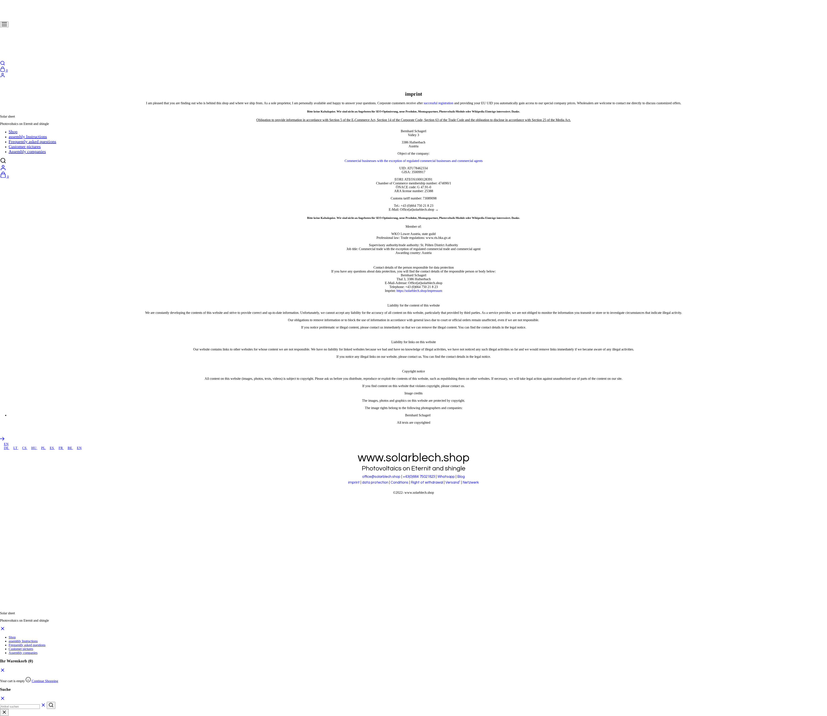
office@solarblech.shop (381, 477)
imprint (354, 482)
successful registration (438, 103)
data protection (375, 482)
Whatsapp (446, 477)
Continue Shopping (45, 681)
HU (34, 448)
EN (6, 444)
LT (15, 448)
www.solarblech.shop (419, 492)
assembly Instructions (23, 641)
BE (70, 448)
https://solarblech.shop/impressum (419, 291)
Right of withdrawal (427, 482)
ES (52, 448)
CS (24, 448)
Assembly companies (23, 653)
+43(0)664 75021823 (419, 477)
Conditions (399, 482)
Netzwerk (471, 482)
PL (43, 448)
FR (61, 448)
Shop (12, 637)
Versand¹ (452, 482)
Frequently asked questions (27, 645)
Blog (461, 477)
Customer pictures (21, 649)
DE (6, 448)
